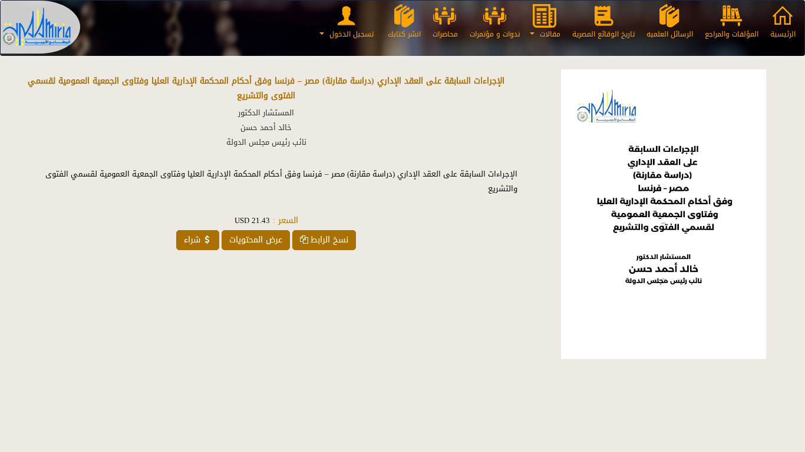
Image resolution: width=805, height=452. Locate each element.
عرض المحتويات (255, 240)
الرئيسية (783, 34)
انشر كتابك (404, 34)
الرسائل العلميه (669, 34)
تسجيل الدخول (350, 34)
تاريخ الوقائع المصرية (603, 34)
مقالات (548, 34)
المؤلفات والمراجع (731, 34)
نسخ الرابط (329, 240)
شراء (192, 240)
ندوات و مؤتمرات (495, 34)
